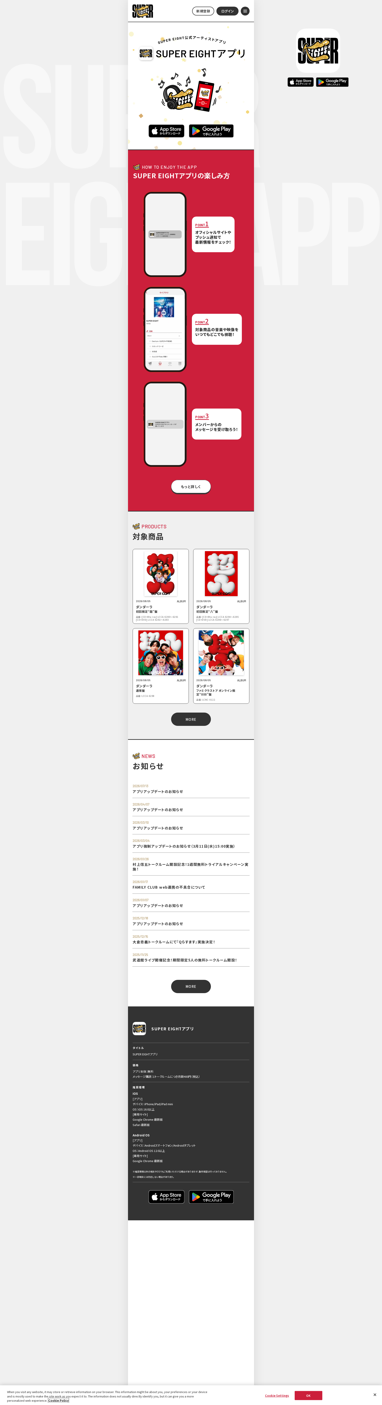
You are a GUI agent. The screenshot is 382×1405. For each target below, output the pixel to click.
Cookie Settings (277, 1395)
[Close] (375, 1394)
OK (308, 1395)
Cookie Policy (58, 1400)
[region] (191, 1395)
